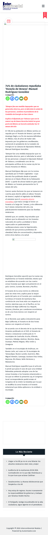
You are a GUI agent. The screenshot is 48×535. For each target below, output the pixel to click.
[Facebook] (12, 98)
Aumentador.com (29, 531)
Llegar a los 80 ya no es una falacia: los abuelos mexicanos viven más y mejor (24, 462)
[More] (26, 98)
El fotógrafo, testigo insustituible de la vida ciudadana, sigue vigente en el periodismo (25, 503)
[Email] (21, 98)
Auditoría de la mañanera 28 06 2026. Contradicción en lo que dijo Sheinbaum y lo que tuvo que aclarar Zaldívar (25, 472)
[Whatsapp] (8, 98)
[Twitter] (17, 98)
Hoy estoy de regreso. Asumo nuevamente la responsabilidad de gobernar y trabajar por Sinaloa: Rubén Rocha (25, 493)
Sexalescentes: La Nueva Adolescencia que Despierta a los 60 (25, 483)
